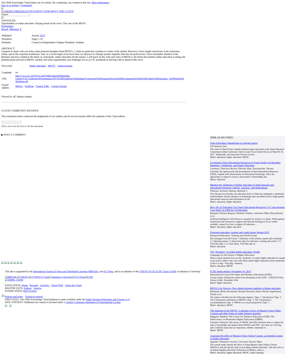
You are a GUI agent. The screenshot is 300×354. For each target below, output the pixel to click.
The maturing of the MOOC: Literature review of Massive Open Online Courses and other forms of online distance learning (245, 312)
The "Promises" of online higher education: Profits (235, 252)
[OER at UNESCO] (23, 277)
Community (26, 5)
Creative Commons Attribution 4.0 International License (93, 302)
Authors (28, 288)
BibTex (19, 86)
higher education (38, 65)
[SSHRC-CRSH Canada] (14, 280)
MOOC (52, 65)
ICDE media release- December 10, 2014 (230, 271)
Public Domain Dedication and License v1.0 (108, 299)
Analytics (44, 285)
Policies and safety (14, 296)
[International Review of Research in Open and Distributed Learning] (11, 277)
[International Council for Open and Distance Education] (89, 277)
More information (100, 2)
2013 (42, 35)
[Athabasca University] (60, 277)
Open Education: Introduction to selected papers (234, 143)
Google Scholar (59, 86)
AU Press (108, 271)
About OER (57, 285)
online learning (65, 65)
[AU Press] (78, 277)
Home (25, 285)
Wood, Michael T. (11, 29)
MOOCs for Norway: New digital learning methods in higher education (245, 288)
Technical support (34, 296)
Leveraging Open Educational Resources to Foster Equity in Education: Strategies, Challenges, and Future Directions (245, 164)
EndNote (29, 86)
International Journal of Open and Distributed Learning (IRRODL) (66, 271)
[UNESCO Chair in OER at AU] (39, 277)
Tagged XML (42, 86)
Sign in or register (10, 5)
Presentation (7, 26)
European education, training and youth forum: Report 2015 (239, 232)
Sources (37, 288)
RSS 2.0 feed (29, 291)
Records (34, 285)
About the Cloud (73, 285)
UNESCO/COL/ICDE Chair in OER (157, 271)
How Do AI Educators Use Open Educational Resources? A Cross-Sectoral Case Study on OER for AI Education (247, 208)
